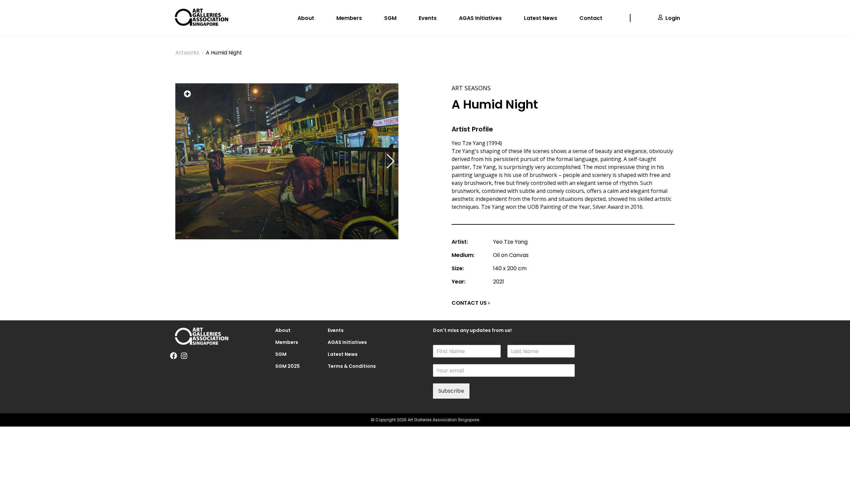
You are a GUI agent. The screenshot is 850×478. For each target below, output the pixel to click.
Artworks (187, 52)
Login (672, 18)
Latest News (540, 18)
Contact (590, 18)
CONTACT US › (471, 303)
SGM (390, 18)
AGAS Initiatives (480, 18)
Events (428, 18)
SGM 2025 (287, 366)
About (306, 18)
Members (349, 18)
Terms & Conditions (346, 366)
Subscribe (451, 391)
